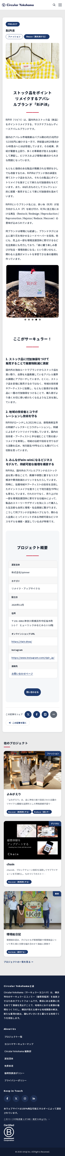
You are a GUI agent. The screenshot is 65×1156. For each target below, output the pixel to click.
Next (54, 287)
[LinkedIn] (33, 1091)
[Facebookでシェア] (36, 707)
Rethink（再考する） (17, 945)
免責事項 (8, 1059)
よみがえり (14, 787)
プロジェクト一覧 (13, 1030)
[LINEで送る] (45, 707)
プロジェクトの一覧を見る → (18, 955)
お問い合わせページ (22, 667)
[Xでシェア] (28, 707)
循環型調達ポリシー (14, 1066)
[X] (16, 1091)
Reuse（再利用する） (36, 36)
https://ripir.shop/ (22, 634)
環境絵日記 (14, 927)
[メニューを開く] (60, 5)
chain (10, 857)
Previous (11, 287)
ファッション (14, 36)
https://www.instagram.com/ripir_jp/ (33, 651)
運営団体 (8, 1051)
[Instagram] (24, 1091)
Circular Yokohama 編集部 (17, 1044)
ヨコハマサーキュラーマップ (18, 1037)
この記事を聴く (19, 716)
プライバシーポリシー (15, 1073)
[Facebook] (7, 1091)
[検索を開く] (54, 5)
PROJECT (13, 24)
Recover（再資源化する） (19, 805)
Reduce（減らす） (42, 805)
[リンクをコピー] (53, 707)
